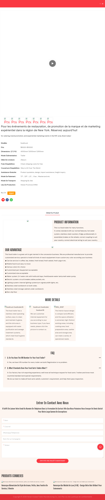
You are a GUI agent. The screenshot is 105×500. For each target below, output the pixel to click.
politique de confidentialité (81, 497)
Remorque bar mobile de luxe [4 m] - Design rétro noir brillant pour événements (77, 487)
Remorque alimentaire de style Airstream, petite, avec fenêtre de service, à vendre (25, 487)
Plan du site (65, 497)
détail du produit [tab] (52, 213)
